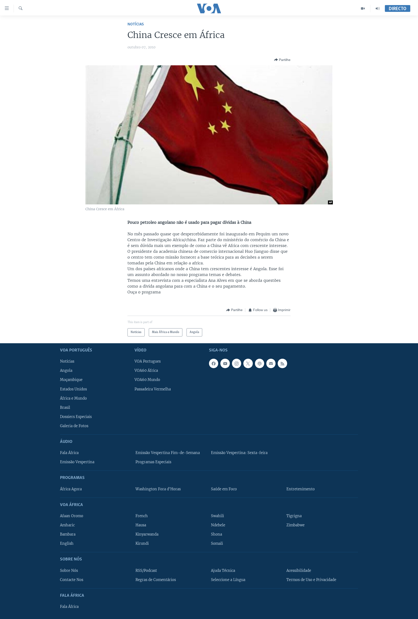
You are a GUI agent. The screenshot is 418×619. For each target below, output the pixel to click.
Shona (216, 534)
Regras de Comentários (155, 580)
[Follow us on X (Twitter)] (248, 363)
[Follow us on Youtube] (225, 363)
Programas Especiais (153, 462)
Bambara (67, 534)
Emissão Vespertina (77, 462)
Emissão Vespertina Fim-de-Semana (167, 453)
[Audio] (377, 8)
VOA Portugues (147, 361)
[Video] (363, 8)
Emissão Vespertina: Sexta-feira (239, 453)
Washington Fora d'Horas (158, 489)
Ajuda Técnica (223, 570)
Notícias (135, 24)
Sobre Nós (69, 570)
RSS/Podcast (146, 570)
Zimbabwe (295, 525)
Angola (66, 371)
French (141, 516)
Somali (217, 544)
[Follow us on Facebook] (213, 363)
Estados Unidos (73, 389)
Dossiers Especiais (76, 417)
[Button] (282, 60)
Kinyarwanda (146, 534)
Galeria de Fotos (74, 426)
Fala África (69, 453)
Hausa (140, 525)
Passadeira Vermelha (152, 389)
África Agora (71, 489)
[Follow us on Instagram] (236, 363)
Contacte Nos (71, 580)
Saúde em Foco (224, 489)
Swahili (217, 516)
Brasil (65, 407)
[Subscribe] (271, 363)
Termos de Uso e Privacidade (311, 580)
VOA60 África (146, 371)
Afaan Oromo (71, 516)
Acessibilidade (298, 570)
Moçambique (71, 380)
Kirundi (142, 544)
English (67, 544)
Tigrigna (294, 516)
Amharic (67, 525)
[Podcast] (259, 363)
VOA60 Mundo (147, 380)
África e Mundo (73, 398)
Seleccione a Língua (228, 580)
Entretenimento (300, 489)
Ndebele (218, 525)
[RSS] (282, 363)
